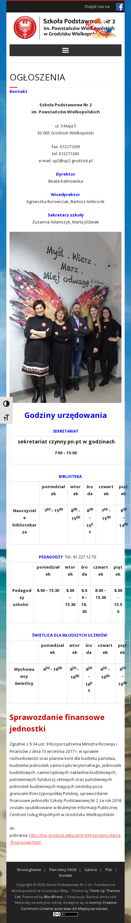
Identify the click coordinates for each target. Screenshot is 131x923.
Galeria (91, 869)
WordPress (53, 896)
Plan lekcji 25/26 (62, 869)
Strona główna (29, 869)
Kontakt (65, 875)
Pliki (108, 869)
